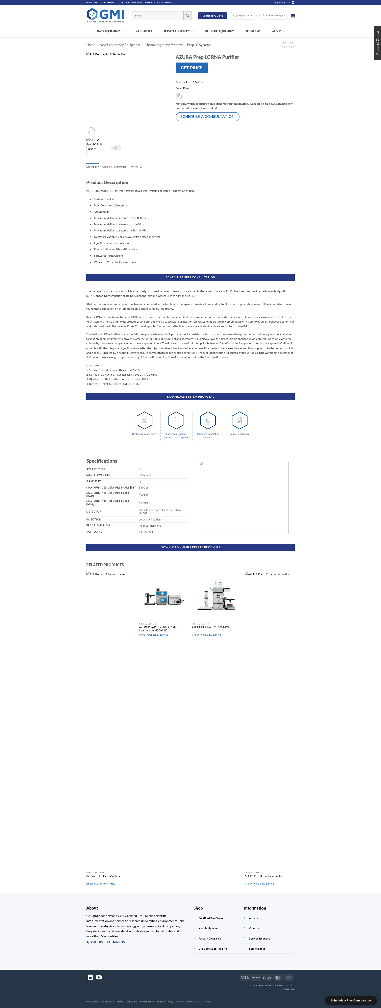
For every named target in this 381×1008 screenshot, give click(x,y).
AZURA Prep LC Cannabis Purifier (264, 876)
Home (90, 45)
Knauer (187, 88)
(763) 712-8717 (244, 15)
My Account (92, 1001)
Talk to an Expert (275, 15)
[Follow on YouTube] (99, 978)
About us (254, 918)
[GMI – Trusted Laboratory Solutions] (106, 15)
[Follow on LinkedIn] (293, 2)
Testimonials (107, 1001)
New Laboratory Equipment (120, 45)
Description (92, 166)
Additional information (114, 166)
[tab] (92, 167)
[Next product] (284, 45)
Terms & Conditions (127, 1001)
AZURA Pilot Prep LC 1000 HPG (210, 627)
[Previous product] (291, 45)
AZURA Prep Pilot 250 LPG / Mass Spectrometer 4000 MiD (159, 628)
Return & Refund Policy (188, 1001)
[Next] (162, 93)
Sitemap (206, 1001)
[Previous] (93, 93)
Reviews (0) (136, 166)
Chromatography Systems (164, 45)
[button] (282, 2)
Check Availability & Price (100, 883)
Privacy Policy (147, 1001)
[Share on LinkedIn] (179, 96)
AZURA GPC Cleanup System (103, 876)
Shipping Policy (165, 1001)
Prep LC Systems (199, 45)
